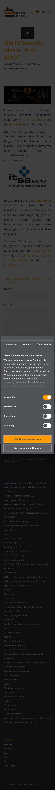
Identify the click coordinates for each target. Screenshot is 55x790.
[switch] (47, 406)
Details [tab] (27, 344)
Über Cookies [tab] (44, 344)
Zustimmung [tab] (10, 344)
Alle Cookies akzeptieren (27, 439)
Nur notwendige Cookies (27, 448)
